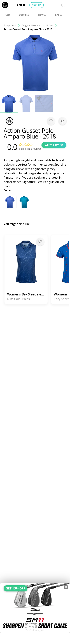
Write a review (54, 145)
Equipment (10, 25)
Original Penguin (31, 25)
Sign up (36, 5)
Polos (49, 25)
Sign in (21, 5)
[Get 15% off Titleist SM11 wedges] (35, 608)
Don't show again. (35, 630)
